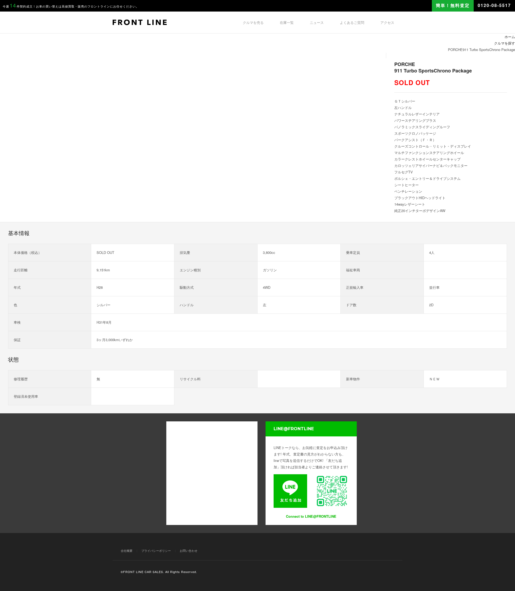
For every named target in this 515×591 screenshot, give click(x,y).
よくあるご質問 (352, 22)
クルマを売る (253, 22)
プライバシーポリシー (156, 550)
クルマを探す (504, 43)
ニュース (317, 22)
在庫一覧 (287, 22)
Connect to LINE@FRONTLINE (311, 516)
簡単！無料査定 (453, 5)
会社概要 (127, 550)
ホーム (510, 36)
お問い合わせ (188, 550)
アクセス (387, 22)
